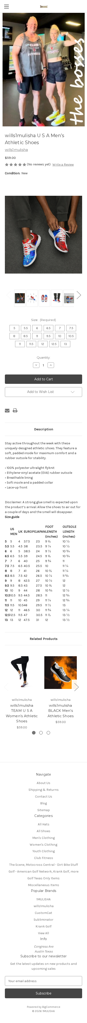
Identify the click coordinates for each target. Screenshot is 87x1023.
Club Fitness (43, 858)
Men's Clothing (43, 838)
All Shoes (43, 831)
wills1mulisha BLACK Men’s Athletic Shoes (61, 710)
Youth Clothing (43, 851)
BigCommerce (51, 1007)
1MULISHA (43, 899)
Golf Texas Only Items (43, 878)
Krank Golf (43, 926)
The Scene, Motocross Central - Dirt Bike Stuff (43, 865)
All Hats (43, 824)
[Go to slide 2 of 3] (41, 732)
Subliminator (43, 920)
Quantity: (43, 357)
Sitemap (43, 810)
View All (43, 933)
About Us (43, 783)
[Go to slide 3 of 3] (48, 732)
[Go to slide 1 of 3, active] (33, 732)
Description (43, 429)
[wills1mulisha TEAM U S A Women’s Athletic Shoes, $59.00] (22, 672)
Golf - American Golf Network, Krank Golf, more (43, 871)
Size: (43, 320)
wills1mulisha (44, 906)
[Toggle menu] (6, 6)
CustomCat (43, 913)
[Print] (15, 410)
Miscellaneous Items (43, 885)
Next (78, 295)
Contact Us (43, 796)
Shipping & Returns (44, 790)
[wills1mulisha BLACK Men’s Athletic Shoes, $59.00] (60, 672)
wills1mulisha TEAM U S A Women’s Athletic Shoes (22, 713)
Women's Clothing (43, 845)
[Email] (7, 410)
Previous (8, 295)
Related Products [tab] (44, 639)
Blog (43, 803)
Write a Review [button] (63, 165)
